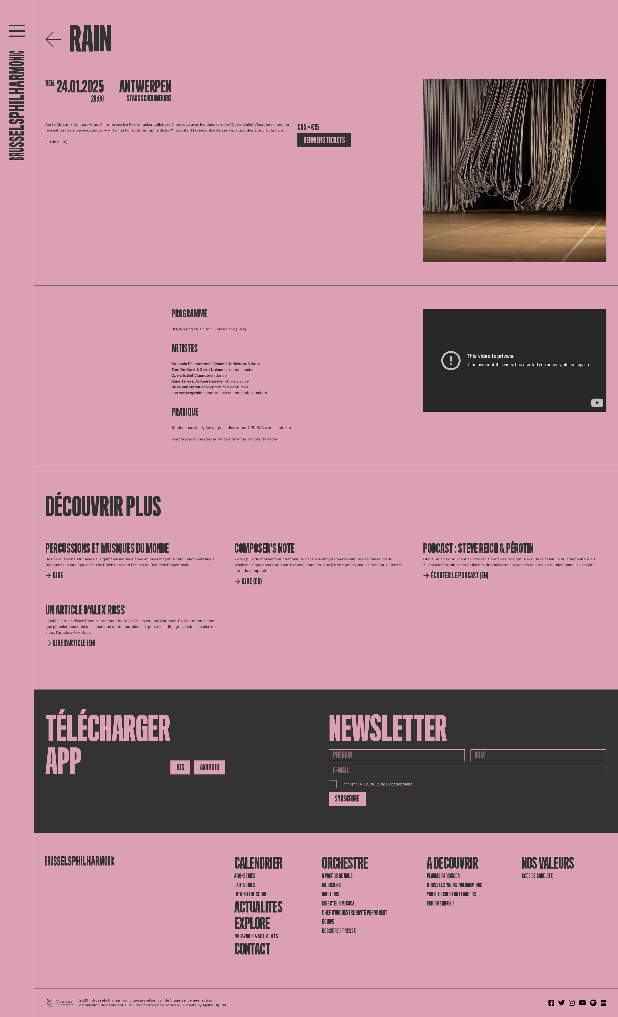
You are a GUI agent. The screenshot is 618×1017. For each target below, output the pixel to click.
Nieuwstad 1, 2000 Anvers (250, 427)
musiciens (331, 885)
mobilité (283, 427)
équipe (328, 921)
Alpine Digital (214, 1005)
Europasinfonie (441, 903)
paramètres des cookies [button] (157, 1005)
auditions (330, 894)
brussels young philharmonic (454, 885)
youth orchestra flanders (451, 894)
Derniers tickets (324, 140)
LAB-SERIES (244, 885)
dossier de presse (339, 930)
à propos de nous (337, 875)
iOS (180, 767)
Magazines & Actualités (256, 936)
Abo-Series (244, 875)
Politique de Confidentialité (388, 784)
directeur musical (339, 903)
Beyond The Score (250, 894)
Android (209, 767)
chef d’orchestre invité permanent (354, 912)
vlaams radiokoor (443, 875)
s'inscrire (347, 798)
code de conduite (537, 875)
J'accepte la (376, 784)
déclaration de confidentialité (105, 1005)
